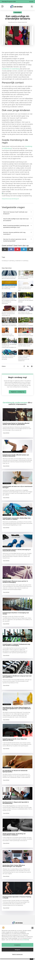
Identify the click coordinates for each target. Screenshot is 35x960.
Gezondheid (17, 12)
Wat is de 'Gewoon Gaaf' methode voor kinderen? (17, 213)
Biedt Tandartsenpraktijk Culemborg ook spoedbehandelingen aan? (17, 226)
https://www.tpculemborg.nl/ (10, 198)
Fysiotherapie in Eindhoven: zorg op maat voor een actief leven (17, 676)
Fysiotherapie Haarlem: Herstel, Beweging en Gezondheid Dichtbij (17, 550)
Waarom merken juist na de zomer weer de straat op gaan (25, 288)
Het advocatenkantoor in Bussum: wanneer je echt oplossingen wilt (8, 313)
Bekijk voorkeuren (17, 954)
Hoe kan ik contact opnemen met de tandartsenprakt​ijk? (17, 240)
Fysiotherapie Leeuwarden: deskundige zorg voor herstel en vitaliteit (16, 518)
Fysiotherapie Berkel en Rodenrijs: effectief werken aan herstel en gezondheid (16, 424)
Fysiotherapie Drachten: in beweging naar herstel (16, 613)
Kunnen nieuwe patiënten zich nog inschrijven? (17, 233)
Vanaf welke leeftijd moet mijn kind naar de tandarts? (17, 219)
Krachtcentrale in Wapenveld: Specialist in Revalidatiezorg (16, 802)
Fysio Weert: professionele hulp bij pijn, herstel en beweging (8, 357)
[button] (32, 928)
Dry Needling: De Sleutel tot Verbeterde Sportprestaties (15, 771)
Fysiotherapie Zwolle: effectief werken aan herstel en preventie (16, 455)
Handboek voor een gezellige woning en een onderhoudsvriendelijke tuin (9, 346)
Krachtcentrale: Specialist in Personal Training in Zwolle (17, 897)
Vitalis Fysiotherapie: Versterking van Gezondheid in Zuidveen (14, 834)
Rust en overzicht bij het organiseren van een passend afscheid (25, 300)
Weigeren (17, 949)
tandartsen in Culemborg (11, 69)
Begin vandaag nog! (17, 377)
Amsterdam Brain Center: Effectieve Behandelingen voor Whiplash (14, 865)
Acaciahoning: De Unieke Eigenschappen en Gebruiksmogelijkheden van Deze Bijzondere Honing (17, 709)
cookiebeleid (25, 939)
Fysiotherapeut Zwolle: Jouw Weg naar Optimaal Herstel (15, 739)
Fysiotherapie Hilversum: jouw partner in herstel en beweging (15, 581)
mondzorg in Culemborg (8, 260)
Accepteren (17, 945)
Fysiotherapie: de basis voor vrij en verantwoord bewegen (17, 487)
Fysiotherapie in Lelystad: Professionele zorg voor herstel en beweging (16, 644)
